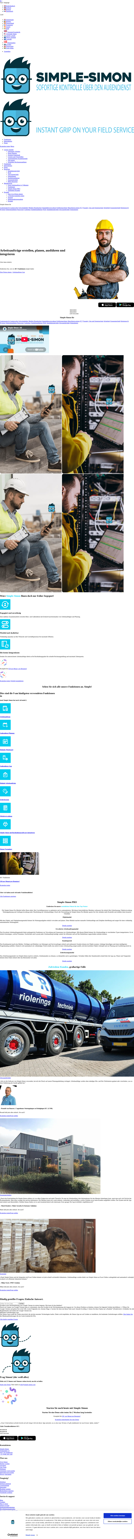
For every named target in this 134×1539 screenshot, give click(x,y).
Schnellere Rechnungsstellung (17, 162)
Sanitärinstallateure (14, 178)
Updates (2, 1502)
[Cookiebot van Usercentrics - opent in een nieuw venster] (12, 1535)
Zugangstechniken (5, 1195)
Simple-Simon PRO (14, 189)
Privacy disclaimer (5, 1474)
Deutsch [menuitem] (8, 9)
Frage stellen (14, 1115)
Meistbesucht (8, 183)
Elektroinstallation (11, 209)
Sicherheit (107, 208)
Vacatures (3, 1465)
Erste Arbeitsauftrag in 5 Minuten (18, 185)
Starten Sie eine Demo (72, 1419)
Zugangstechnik (13, 180)
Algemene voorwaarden (7, 1471)
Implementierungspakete (15, 199)
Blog (1, 1500)
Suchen (21, 1303)
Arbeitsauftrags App (18, 272)
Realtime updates (5, 1489)
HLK (9, 173)
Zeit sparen (11, 160)
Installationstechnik (14, 171)
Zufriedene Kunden (14, 190)
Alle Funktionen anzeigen (8, 896)
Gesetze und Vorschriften (15, 157)
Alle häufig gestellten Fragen (9, 1319)
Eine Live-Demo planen (15, 194)
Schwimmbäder (23, 208)
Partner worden (5, 1464)
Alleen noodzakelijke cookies (118, 1521)
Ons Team (3, 1467)
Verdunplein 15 (5, 1451)
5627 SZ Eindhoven (6, 1452)
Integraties (3, 1487)
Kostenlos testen (5, 146)
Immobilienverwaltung (49, 208)
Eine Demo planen (6, 272)
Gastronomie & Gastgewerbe (9, 208)
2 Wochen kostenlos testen (16, 196)
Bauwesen (20, 209)
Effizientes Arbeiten (14, 151)
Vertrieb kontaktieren (16, 681)
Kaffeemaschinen (62, 208)
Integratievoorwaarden (7, 1472)
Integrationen (8, 141)
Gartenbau (27, 209)
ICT (81, 208)
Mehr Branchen (13, 181)
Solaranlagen (12, 176)
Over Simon (4, 1462)
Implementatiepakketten (7, 1507)
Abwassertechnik (13, 174)
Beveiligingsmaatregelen (7, 1509)
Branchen (7, 169)
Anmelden (7, 51)
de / (1, 1)
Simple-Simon (4, 1449)
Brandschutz (38, 208)
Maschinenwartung (74, 208)
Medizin (31, 208)
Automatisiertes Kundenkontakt (17, 158)
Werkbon (3, 1482)
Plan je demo (4, 1504)
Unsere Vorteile (9, 150)
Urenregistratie (4, 1485)
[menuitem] (9, 6)
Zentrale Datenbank (14, 155)
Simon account (4, 1505)
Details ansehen (67, 926)
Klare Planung (12, 153)
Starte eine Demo (5, 1384)
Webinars (3, 1469)
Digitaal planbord (5, 1484)
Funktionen (7, 139)
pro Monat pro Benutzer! (10, 881)
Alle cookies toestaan (117, 1515)
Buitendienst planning (7, 1491)
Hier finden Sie (128, 1314)
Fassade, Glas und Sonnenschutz (93, 208)
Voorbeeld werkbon (6, 1493)
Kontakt (6, 192)
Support (10, 197)
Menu (12, 146)
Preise (6, 143)
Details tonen (30, 1535)
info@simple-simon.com (27, 1384)
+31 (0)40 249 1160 (6, 1454)
